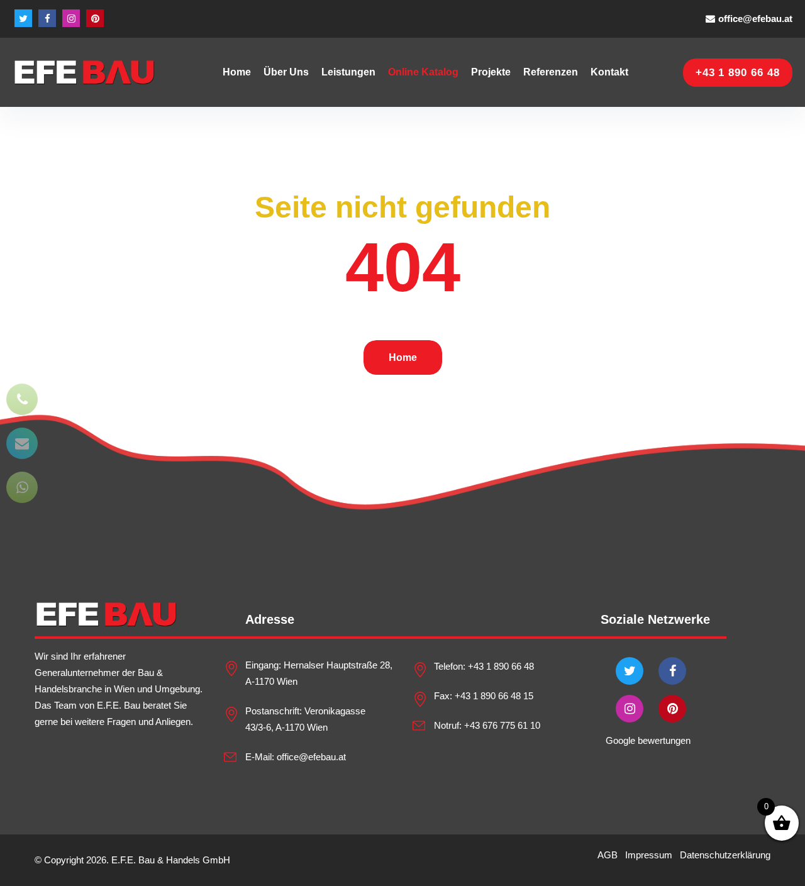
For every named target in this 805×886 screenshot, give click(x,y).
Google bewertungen (648, 740)
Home (237, 72)
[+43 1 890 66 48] (22, 399)
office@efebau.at (755, 18)
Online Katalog (423, 72)
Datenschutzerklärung (725, 855)
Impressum (648, 855)
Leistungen (348, 72)
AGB (607, 855)
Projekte (491, 72)
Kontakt (609, 72)
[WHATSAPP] (22, 487)
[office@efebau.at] (22, 443)
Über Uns (286, 72)
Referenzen (550, 72)
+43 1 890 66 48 (501, 666)
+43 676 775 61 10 (502, 725)
